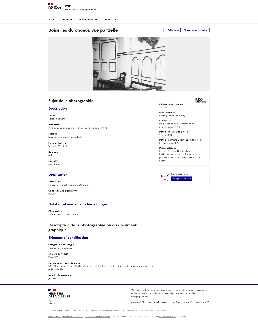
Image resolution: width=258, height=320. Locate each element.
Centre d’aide (149, 310)
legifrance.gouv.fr (181, 302)
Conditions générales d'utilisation (97, 316)
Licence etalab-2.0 (166, 316)
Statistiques (130, 310)
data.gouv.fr (200, 302)
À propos (93, 310)
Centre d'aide (110, 19)
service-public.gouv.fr (157, 302)
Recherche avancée (88, 19)
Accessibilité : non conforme (59, 310)
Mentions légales (54, 316)
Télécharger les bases (111, 310)
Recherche (67, 19)
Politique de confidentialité (72, 316)
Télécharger (173, 30)
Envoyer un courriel (182, 178)
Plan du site (165, 310)
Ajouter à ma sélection (197, 30)
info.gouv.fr (136, 302)
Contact (80, 310)
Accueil (51, 19)
